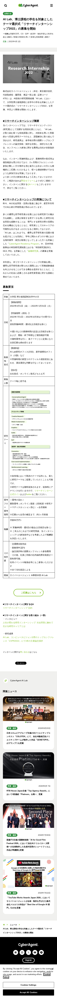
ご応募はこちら (28, 592)
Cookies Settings (28, 985)
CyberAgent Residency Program (24, 244)
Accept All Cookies (28, 992)
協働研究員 (33, 251)
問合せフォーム (28, 181)
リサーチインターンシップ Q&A (17, 608)
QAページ (32, 184)
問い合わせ (25, 652)
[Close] (52, 969)
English (28, 960)
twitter (29, 494)
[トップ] (4, 925)
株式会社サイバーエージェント (28, 5)
